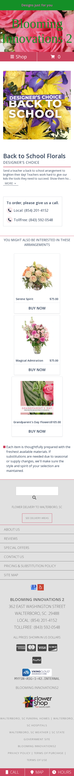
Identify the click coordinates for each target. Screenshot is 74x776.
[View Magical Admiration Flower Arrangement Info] (37, 336)
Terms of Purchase (49, 753)
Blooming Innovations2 (37, 687)
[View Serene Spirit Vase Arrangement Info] (37, 274)
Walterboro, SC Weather (29, 732)
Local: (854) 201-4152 (37, 620)
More (9, 183)
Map (39, 772)
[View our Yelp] (40, 589)
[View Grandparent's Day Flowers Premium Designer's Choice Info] (37, 398)
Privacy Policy (19, 753)
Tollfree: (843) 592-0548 (37, 627)
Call (13, 772)
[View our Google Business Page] (33, 589)
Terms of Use (37, 760)
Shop (21, 56)
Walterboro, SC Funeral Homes (25, 718)
